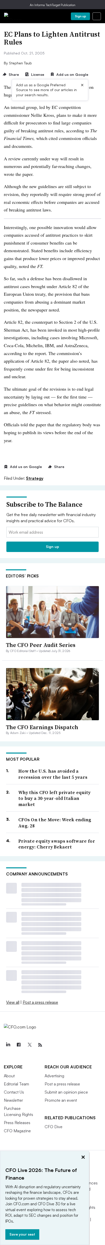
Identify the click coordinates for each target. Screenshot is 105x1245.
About (9, 1075)
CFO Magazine (17, 1130)
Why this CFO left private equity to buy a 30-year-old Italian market (54, 798)
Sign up (80, 16)
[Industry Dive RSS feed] (40, 1045)
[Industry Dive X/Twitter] (29, 1045)
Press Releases (17, 1122)
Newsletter (13, 1100)
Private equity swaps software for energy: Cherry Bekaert (56, 844)
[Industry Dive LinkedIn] (8, 1045)
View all (12, 1002)
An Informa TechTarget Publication (52, 5)
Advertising (54, 1075)
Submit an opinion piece (66, 1092)
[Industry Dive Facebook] (18, 1045)
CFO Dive (53, 1126)
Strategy (34, 478)
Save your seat (22, 1234)
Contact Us (14, 1092)
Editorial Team (16, 1083)
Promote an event (61, 1100)
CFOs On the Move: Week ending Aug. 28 (54, 823)
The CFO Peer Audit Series (40, 645)
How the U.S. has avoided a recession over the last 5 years (52, 774)
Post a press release (40, 1002)
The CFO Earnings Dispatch (42, 727)
